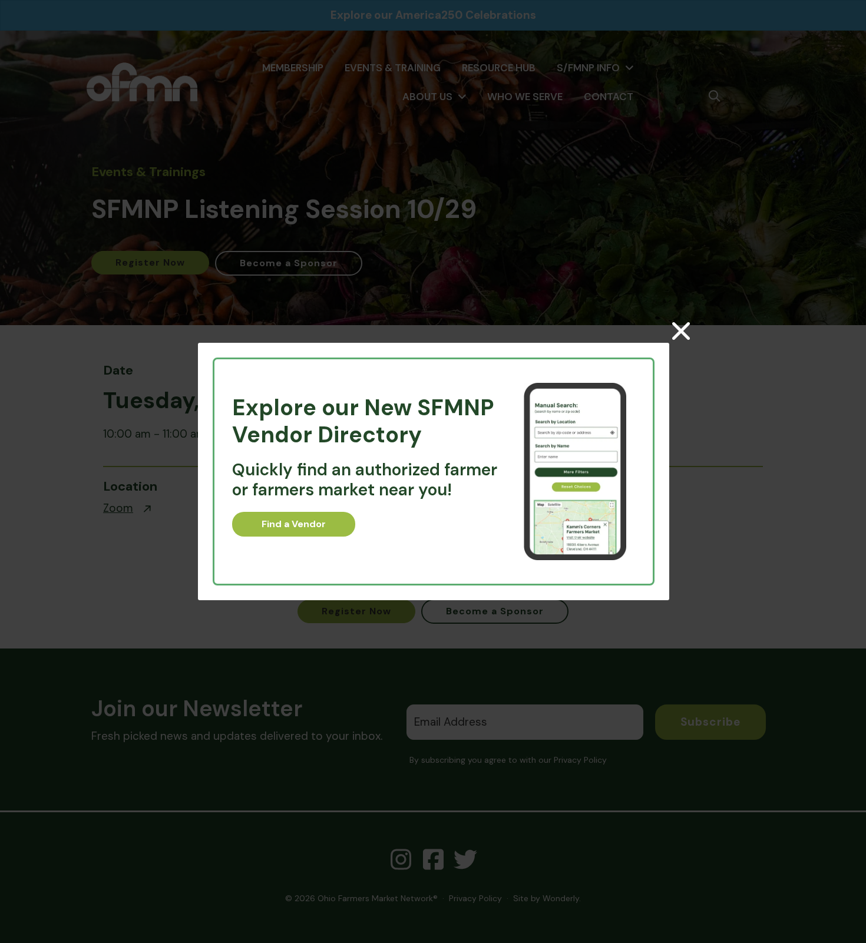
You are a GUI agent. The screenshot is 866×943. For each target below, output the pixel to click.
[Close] (681, 331)
